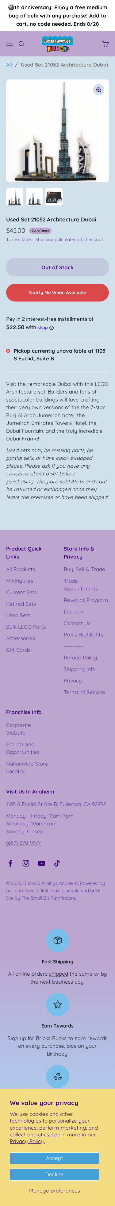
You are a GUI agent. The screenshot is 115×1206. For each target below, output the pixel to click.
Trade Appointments (81, 585)
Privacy (73, 680)
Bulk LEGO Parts (26, 627)
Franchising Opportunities (22, 748)
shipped (58, 973)
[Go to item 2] (34, 197)
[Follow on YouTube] (41, 863)
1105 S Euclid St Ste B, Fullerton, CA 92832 (56, 804)
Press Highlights (83, 634)
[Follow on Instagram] (26, 863)
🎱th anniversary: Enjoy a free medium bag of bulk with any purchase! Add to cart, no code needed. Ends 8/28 (57, 15)
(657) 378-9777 (23, 842)
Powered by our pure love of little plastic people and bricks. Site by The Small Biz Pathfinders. (55, 890)
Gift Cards (18, 650)
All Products (20, 569)
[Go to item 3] (54, 197)
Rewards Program (86, 600)
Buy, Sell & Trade (84, 569)
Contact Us (77, 623)
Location (74, 611)
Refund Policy (80, 657)
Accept (54, 1158)
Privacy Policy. (27, 1141)
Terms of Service (84, 692)
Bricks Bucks (51, 1038)
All (9, 64)
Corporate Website (18, 729)
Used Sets (18, 615)
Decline (54, 1174)
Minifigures (19, 581)
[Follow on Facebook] (10, 863)
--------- (73, 646)
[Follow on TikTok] (57, 863)
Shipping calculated (56, 239)
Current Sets (21, 592)
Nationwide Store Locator (27, 767)
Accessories (20, 638)
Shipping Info (79, 669)
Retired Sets (21, 604)
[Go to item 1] (14, 197)
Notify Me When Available (57, 292)
